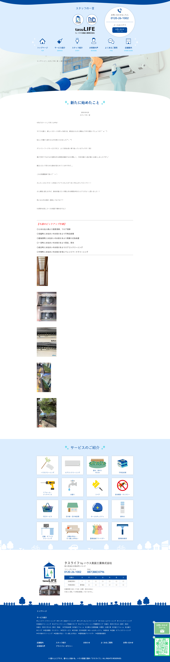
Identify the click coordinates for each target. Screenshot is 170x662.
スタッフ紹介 (61, 642)
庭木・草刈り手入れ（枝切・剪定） (117, 624)
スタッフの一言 (53, 61)
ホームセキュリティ (95, 630)
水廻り (128, 627)
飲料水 (107, 630)
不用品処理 (67, 627)
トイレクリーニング (125, 621)
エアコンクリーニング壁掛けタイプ (65, 624)
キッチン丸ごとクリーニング (87, 621)
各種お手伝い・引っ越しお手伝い (66, 633)
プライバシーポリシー (64, 646)
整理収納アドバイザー (87, 633)
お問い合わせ (128, 642)
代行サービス (66, 630)
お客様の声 (41, 646)
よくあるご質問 (106, 642)
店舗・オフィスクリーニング (121, 630)
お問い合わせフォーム (119, 30)
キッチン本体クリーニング (67, 621)
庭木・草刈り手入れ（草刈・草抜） (49, 627)
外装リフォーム (119, 627)
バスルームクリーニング (108, 621)
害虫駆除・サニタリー (52, 630)
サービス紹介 (42, 617)
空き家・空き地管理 (79, 630)
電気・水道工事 (106, 627)
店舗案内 (40, 642)
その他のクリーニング (45, 633)
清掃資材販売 (101, 633)
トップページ (41, 61)
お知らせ (86, 642)
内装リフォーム (79, 627)
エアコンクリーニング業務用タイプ (91, 624)
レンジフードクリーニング (46, 621)
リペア (40, 630)
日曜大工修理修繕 (92, 627)
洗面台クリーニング (44, 624)
